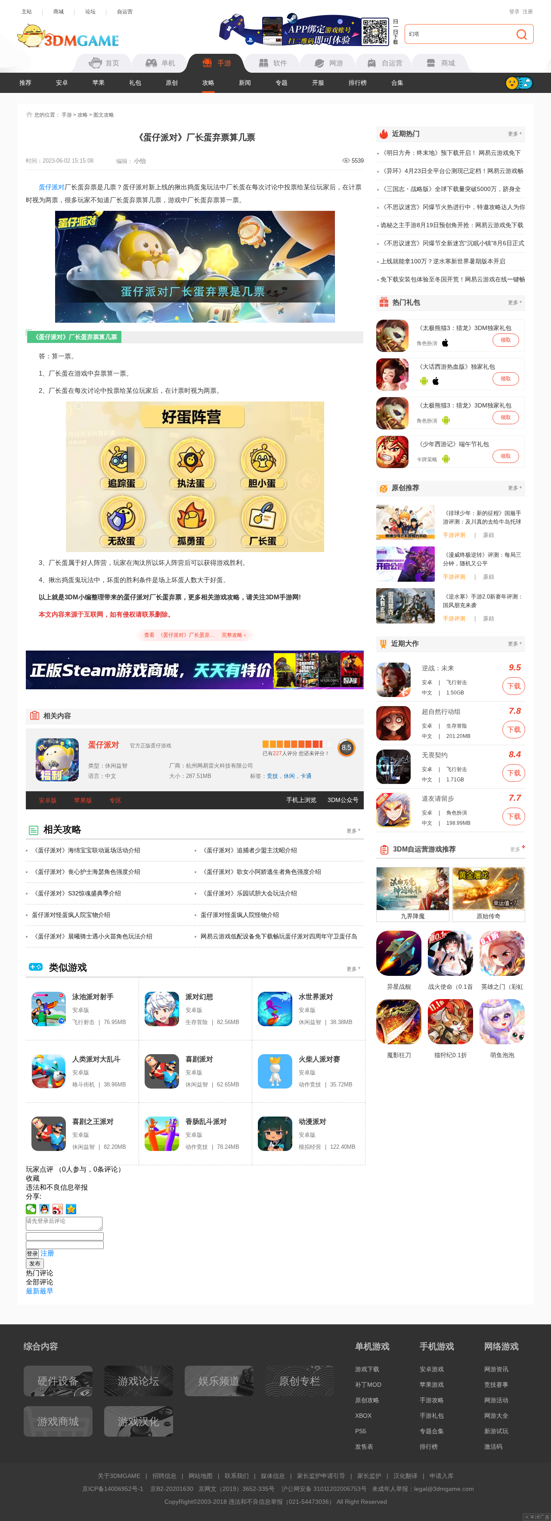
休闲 (289, 776)
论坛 (90, 12)
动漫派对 (312, 1121)
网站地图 (201, 1475)
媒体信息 (273, 1475)
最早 (46, 1291)
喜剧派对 (199, 1059)
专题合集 (432, 1431)
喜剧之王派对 (93, 1121)
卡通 (306, 776)
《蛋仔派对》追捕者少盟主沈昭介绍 (249, 850)
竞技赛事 (496, 1384)
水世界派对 (316, 996)
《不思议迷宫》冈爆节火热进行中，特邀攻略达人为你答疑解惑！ (453, 210)
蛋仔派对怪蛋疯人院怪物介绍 (240, 914)
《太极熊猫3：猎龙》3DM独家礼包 (464, 327)
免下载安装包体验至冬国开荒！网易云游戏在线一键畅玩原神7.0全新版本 (453, 282)
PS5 (360, 1431)
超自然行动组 (441, 711)
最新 (33, 1291)
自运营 (125, 12)
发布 (34, 1263)
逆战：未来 (438, 668)
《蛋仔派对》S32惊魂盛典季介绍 (76, 893)
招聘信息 (164, 1475)
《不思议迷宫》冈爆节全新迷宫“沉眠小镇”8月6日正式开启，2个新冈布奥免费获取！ (452, 246)
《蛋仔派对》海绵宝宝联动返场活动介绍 (86, 850)
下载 (514, 686)
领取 (506, 340)
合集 (397, 82)
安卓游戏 (432, 1369)
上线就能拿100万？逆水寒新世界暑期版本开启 (443, 261)
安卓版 (48, 800)
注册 (528, 12)
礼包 (135, 82)
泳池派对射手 (93, 996)
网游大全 (496, 1415)
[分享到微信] (31, 1209)
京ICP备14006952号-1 (112, 1488)
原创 (172, 82)
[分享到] (71, 1209)
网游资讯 (496, 1369)
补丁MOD (368, 1384)
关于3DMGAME (119, 1475)
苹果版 (83, 800)
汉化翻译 (405, 1475)
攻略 (208, 82)
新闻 (245, 82)
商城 (58, 12)
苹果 (99, 82)
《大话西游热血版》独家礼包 (456, 366)
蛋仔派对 (52, 187)
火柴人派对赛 (319, 1059)
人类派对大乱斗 (96, 1059)
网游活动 (496, 1400)
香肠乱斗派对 (206, 1121)
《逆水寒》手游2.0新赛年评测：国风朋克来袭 (483, 600)
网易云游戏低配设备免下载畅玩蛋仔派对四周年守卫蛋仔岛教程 (279, 940)
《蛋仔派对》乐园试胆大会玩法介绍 (249, 893)
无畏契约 (435, 755)
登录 (514, 12)
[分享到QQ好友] (44, 1209)
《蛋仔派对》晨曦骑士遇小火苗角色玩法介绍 (92, 936)
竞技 (272, 776)
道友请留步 (438, 798)
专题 (282, 82)
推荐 (25, 82)
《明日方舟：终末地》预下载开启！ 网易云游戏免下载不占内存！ (451, 155)
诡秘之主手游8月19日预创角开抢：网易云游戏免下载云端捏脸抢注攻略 (452, 228)
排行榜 (358, 82)
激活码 (493, 1446)
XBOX (363, 1415)
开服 (318, 82)
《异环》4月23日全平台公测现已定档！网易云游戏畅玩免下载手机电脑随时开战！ (452, 173)
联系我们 (237, 1475)
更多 (354, 830)
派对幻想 (199, 996)
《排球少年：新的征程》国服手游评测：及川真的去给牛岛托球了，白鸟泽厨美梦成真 (482, 518)
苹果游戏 (432, 1384)
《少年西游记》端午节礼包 (453, 444)
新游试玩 (496, 1431)
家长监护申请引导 (321, 1475)
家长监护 (369, 1475)
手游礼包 (432, 1415)
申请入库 (442, 1475)
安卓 (62, 82)
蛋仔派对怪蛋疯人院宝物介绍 (71, 914)
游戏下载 (367, 1369)
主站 (27, 12)
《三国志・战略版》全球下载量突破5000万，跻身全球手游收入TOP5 (451, 191)
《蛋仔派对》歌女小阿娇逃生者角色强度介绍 (261, 871)
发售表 (364, 1446)
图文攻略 (103, 115)
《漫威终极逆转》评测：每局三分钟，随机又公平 (482, 559)
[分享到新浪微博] (58, 1209)
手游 (67, 115)
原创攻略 (367, 1400)
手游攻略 (432, 1400)
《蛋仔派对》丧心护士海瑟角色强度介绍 (86, 871)
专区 (115, 800)
